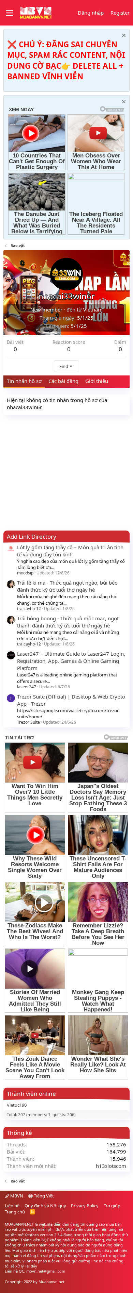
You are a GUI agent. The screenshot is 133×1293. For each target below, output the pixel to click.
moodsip (25, 573)
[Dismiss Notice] (123, 36)
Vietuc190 (17, 1105)
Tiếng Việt (43, 1196)
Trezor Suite (28, 722)
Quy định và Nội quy (45, 1206)
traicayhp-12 (29, 608)
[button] (9, 13)
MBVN (16, 1196)
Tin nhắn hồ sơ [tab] (24, 380)
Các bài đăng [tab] (63, 380)
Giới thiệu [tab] (96, 380)
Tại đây (31, 1266)
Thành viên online (31, 1093)
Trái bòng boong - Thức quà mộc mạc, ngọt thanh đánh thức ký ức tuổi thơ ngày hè (68, 622)
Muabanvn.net (51, 1281)
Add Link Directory (31, 536)
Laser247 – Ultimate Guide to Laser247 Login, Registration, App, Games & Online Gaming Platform (71, 660)
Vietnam (93, 309)
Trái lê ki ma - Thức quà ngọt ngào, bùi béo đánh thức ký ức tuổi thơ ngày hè (67, 586)
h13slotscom (111, 1165)
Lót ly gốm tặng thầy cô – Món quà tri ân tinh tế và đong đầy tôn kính (70, 551)
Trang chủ (15, 1212)
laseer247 (26, 687)
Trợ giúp (112, 1206)
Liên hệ (12, 1206)
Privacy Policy (85, 1206)
